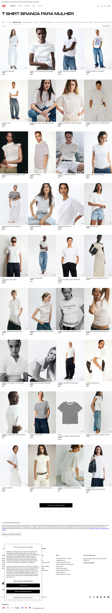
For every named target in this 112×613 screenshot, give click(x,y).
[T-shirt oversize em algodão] (70, 49)
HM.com (4, 548)
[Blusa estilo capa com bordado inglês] (42, 101)
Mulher (12, 6)
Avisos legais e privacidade (65, 564)
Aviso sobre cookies (62, 570)
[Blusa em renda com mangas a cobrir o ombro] (14, 152)
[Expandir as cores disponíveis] (31, 74)
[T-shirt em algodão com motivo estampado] (70, 309)
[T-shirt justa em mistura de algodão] (42, 49)
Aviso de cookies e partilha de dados (23, 581)
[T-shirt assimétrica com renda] (14, 309)
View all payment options (38, 608)
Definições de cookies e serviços (23, 597)
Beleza (40, 6)
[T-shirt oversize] (42, 152)
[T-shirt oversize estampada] (70, 152)
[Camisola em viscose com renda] (42, 361)
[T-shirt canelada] (42, 204)
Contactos (59, 566)
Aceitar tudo (23, 585)
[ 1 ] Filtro (105, 26)
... (63, 510)
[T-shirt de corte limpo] (14, 256)
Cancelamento (61, 572)
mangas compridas (95, 528)
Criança (27, 6)
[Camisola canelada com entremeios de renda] (14, 412)
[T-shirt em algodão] (14, 49)
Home (34, 6)
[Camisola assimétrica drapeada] (70, 361)
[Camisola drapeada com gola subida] (70, 101)
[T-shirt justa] (14, 101)
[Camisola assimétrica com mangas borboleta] (70, 466)
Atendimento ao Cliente (63, 558)
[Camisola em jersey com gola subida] (42, 309)
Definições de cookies (63, 574)
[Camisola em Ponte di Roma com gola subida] (42, 466)
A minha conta (60, 560)
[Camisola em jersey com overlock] (14, 361)
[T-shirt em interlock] (70, 204)
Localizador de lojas (63, 562)
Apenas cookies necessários (23, 591)
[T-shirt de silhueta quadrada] (14, 204)
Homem (20, 6)
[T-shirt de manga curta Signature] (70, 256)
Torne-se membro (89, 562)
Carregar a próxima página (56, 505)
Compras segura (61, 568)
